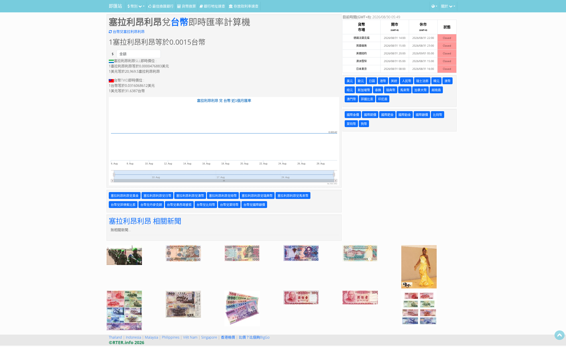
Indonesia (133, 337)
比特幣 (437, 114)
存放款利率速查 (245, 6)
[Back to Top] (559, 335)
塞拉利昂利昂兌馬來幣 (292, 195)
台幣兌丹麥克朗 (151, 204)
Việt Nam (190, 337)
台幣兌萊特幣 (229, 204)
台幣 (179, 22)
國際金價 (353, 114)
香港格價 (228, 337)
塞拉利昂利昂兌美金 (125, 195)
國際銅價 (370, 114)
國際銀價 (422, 114)
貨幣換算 (188, 6)
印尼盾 (382, 99)
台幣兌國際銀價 (254, 204)
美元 (350, 81)
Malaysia (151, 337)
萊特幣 (351, 124)
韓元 (436, 81)
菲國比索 (367, 99)
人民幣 (406, 81)
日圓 (372, 81)
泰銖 (378, 90)
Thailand (115, 337)
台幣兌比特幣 (206, 204)
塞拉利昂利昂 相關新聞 (145, 221)
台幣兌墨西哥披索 (179, 204)
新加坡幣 (364, 90)
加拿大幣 (420, 90)
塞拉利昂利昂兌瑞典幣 (257, 195)
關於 (445, 6)
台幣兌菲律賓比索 (123, 204)
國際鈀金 (387, 114)
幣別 (134, 6)
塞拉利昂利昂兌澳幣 (190, 195)
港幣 (383, 81)
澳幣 (447, 81)
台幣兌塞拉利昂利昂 (128, 31)
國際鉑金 (404, 114)
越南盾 (436, 90)
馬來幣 (404, 90)
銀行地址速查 (214, 6)
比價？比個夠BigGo (254, 337)
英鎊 (394, 81)
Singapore (209, 337)
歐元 (361, 81)
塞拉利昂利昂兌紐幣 (223, 195)
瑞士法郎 (422, 81)
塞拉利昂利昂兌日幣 (157, 195)
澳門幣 (351, 99)
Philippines (170, 337)
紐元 (350, 90)
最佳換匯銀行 (162, 6)
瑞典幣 (390, 90)
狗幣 (364, 124)
